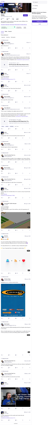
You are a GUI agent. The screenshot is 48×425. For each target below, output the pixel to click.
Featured (10, 31)
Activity (2, 31)
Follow (25, 15)
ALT (28, 227)
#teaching (8, 37)
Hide (28, 213)
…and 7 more (16, 126)
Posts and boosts (4, 35)
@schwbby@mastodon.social (6, 16)
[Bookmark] (22, 48)
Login (40, 24)
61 (1, 19)
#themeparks (13, 37)
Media (6, 31)
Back (3, 1)
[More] (29, 48)
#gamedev (3, 37)
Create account (40, 21)
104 (7, 19)
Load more (15, 423)
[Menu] (29, 15)
